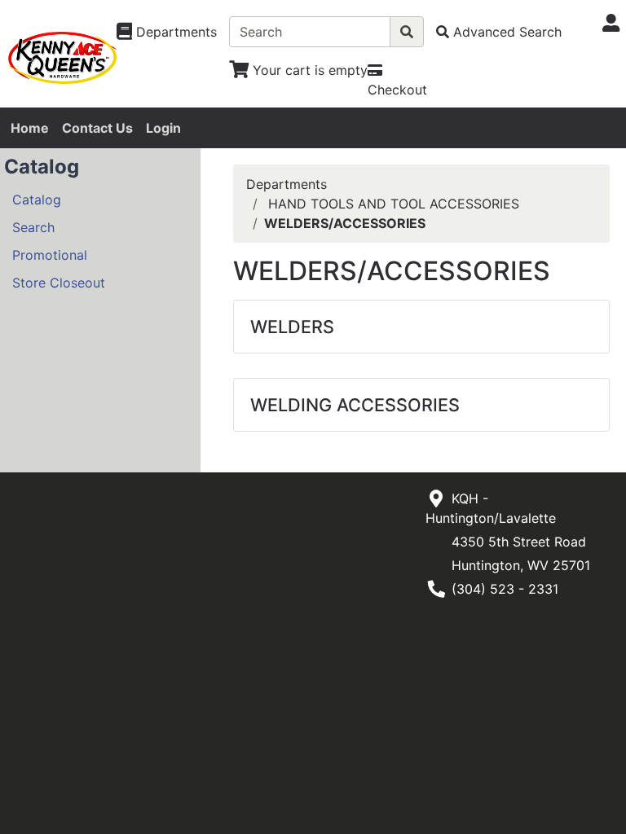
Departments (286, 184)
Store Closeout (58, 282)
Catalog (36, 199)
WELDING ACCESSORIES (355, 404)
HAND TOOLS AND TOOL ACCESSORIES (393, 203)
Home (30, 128)
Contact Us (97, 128)
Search (33, 227)
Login (163, 128)
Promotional (49, 255)
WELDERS (292, 326)
